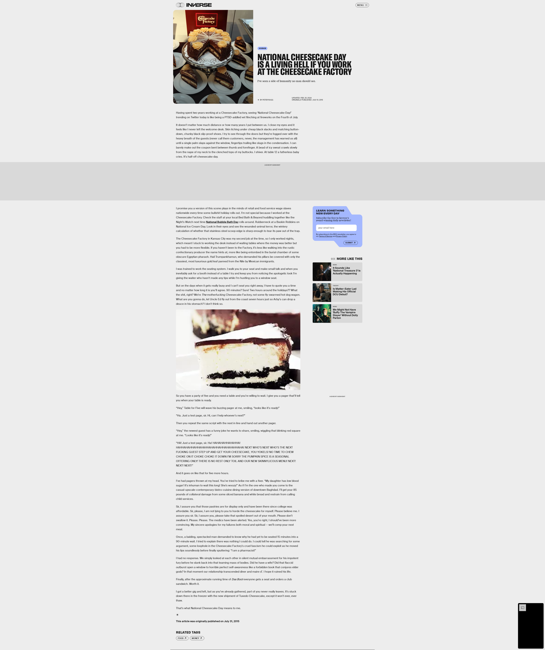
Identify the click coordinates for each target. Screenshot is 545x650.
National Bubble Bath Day (222, 222)
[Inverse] (199, 5)
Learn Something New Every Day (330, 212)
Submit (349, 242)
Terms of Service (325, 236)
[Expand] (521, 605)
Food (181, 638)
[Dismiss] (540, 605)
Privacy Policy (341, 236)
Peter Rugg (268, 100)
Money (195, 638)
